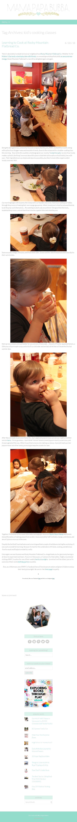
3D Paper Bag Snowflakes (40, 756)
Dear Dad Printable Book (40, 770)
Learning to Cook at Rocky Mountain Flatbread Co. (25, 44)
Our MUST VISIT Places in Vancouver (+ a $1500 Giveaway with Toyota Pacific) (42, 721)
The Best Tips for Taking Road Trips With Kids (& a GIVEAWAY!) (42, 778)
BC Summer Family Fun (40, 729)
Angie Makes (45, 815)
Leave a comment (9, 595)
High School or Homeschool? (42, 742)
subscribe (28, 673)
